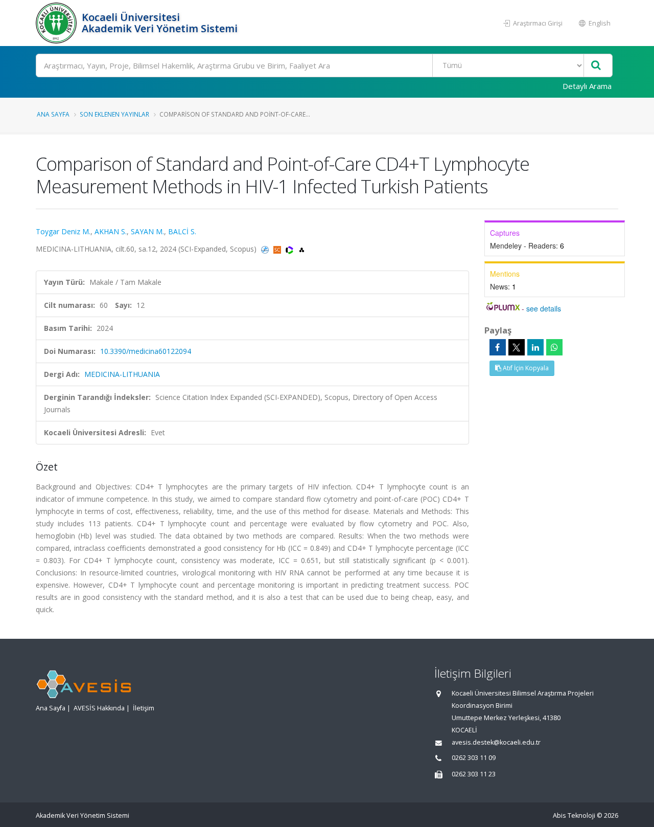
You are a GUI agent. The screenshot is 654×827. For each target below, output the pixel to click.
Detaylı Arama (587, 86)
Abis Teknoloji (574, 815)
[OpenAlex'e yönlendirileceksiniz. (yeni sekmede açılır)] (302, 249)
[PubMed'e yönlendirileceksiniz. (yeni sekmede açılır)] (266, 249)
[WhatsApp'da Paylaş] (554, 347)
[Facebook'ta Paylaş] (497, 347)
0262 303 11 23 (474, 774)
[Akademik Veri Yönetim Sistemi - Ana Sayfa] (57, 23)
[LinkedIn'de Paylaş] (535, 347)
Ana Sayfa (53, 114)
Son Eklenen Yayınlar (114, 114)
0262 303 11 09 (474, 757)
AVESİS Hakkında (99, 708)
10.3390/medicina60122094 (145, 351)
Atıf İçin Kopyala (525, 368)
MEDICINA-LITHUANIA (122, 374)
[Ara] (596, 65)
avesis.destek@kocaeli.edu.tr (496, 742)
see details (543, 308)
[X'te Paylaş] (516, 347)
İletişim (143, 708)
